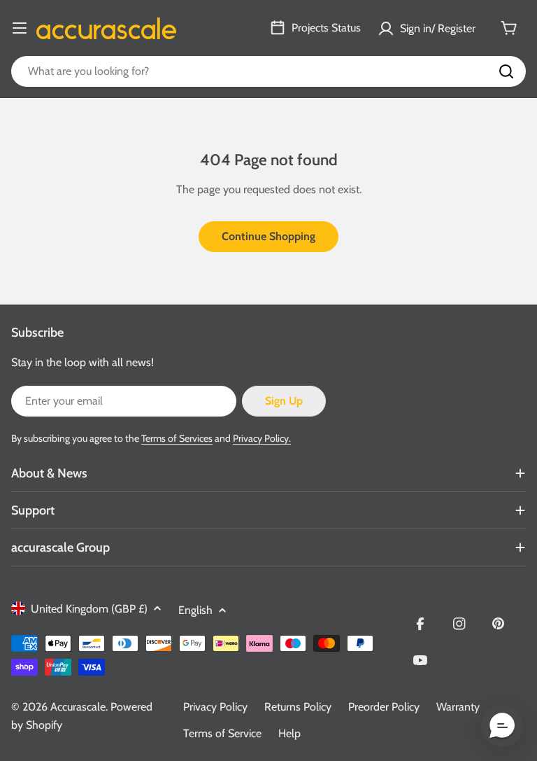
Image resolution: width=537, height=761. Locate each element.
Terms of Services (177, 438)
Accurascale (78, 706)
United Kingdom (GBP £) (89, 608)
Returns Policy (297, 706)
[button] (502, 726)
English (195, 610)
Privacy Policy (215, 706)
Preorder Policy (384, 706)
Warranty (458, 706)
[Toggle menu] (19, 28)
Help (289, 733)
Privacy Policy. (262, 438)
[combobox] (268, 71)
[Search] (506, 71)
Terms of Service (222, 733)
